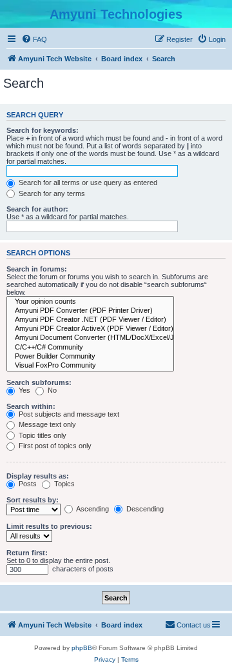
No (51, 390)
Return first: (27, 553)
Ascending (92, 509)
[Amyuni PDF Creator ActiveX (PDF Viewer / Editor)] (90, 328)
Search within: (30, 406)
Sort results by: (32, 500)
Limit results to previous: (49, 526)
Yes (23, 390)
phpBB (82, 647)
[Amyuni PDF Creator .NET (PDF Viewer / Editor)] (90, 319)
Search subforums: (39, 382)
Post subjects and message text (68, 414)
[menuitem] (34, 39)
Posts (27, 484)
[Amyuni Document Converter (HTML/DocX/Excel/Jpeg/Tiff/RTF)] (90, 337)
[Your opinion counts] (90, 301)
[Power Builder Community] (90, 356)
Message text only (46, 424)
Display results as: (37, 476)
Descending (144, 509)
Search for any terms (51, 193)
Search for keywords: (42, 130)
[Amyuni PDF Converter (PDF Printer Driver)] (90, 310)
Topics (63, 484)
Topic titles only (41, 435)
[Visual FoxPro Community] (90, 365)
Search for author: (37, 209)
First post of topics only (54, 446)
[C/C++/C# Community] (90, 347)
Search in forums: (36, 269)
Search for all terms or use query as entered (87, 182)
